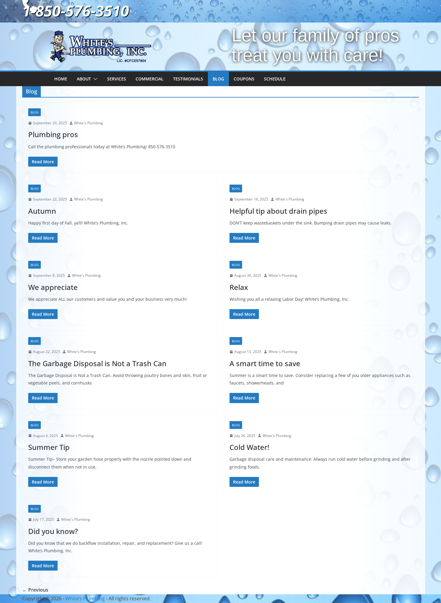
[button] (94, 79)
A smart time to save (265, 363)
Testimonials (188, 79)
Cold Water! (249, 447)
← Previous (35, 589)
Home (60, 79)
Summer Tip (49, 447)
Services (116, 79)
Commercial (150, 79)
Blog (218, 79)
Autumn (42, 211)
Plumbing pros (53, 134)
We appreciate (53, 287)
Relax (239, 287)
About (84, 79)
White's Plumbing (88, 122)
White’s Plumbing (85, 598)
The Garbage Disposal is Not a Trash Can (97, 363)
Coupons (244, 79)
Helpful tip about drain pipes (278, 211)
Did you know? (53, 531)
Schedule (275, 79)
